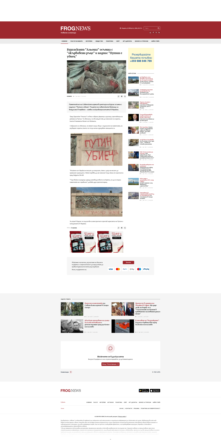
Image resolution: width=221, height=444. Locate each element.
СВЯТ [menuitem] (118, 41)
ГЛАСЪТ (95, 402)
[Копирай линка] (118, 96)
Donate (128, 262)
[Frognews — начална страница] (71, 390)
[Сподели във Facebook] (122, 96)
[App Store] (155, 390)
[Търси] (158, 28)
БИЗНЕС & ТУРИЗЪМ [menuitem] (141, 41)
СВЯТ (125, 402)
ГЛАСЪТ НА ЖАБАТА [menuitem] (76, 41)
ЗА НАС (121, 408)
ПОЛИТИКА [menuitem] (109, 41)
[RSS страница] (159, 32)
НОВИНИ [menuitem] (64, 41)
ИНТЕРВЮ (103, 402)
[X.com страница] (156, 32)
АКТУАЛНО (110, 402)
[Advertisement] (110, 10)
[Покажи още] (110, 439)
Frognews (74, 228)
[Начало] (150, 32)
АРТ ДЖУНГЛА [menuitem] (127, 41)
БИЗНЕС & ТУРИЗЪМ (145, 402)
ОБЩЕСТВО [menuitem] (99, 41)
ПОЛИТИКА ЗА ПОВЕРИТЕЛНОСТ (150, 408)
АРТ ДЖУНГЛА (133, 402)
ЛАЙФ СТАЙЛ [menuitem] (155, 41)
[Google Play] (144, 390)
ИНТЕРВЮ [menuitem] (89, 41)
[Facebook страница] (153, 32)
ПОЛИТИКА (118, 402)
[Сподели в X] (125, 96)
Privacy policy (122, 416)
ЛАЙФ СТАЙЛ (156, 402)
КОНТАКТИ (128, 408)
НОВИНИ (69, 96)
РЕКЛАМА (136, 408)
